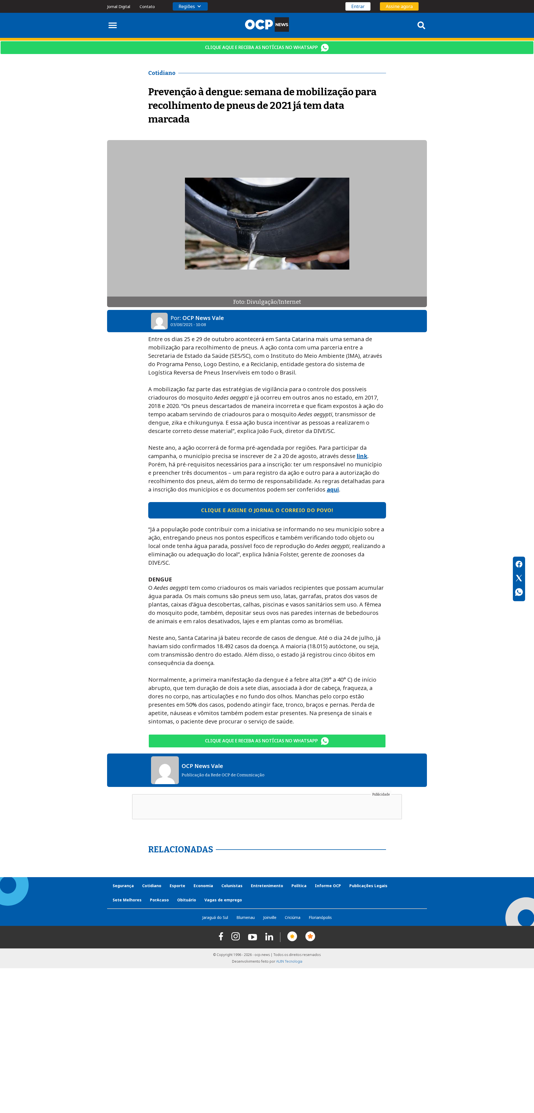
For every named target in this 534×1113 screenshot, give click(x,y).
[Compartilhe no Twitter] (519, 579)
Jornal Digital (118, 6)
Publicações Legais (368, 885)
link (362, 456)
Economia (203, 885)
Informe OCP (328, 885)
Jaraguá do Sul (215, 917)
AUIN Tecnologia (289, 961)
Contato (147, 6)
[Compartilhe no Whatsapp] (519, 593)
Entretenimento (267, 885)
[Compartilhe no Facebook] (519, 565)
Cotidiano (151, 885)
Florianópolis (320, 917)
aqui (333, 489)
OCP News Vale (203, 318)
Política (298, 885)
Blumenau (245, 917)
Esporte (177, 885)
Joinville (269, 917)
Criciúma (292, 917)
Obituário (186, 899)
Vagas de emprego (223, 899)
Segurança (123, 885)
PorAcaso (159, 899)
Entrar (358, 6)
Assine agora (399, 6)
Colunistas (232, 885)
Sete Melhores (127, 899)
